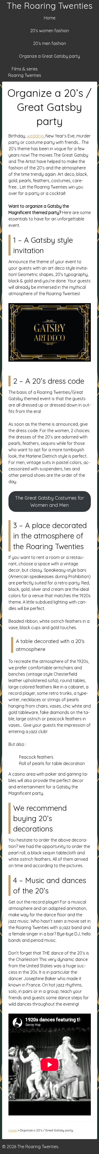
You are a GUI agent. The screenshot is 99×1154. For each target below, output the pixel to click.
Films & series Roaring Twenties (24, 72)
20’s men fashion (49, 43)
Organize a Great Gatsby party (49, 56)
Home (49, 17)
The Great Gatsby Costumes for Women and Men (49, 501)
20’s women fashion (49, 30)
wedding (35, 136)
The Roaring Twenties (49, 5)
